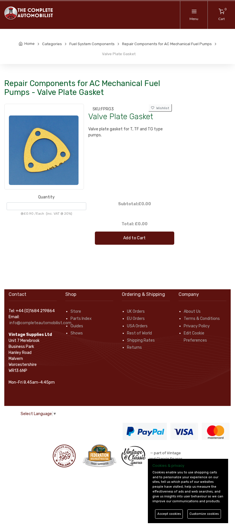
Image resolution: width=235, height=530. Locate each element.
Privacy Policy (197, 326)
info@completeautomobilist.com (40, 322)
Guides (76, 326)
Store (75, 311)
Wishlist (161, 108)
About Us (192, 311)
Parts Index (81, 318)
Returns (134, 347)
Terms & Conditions (202, 318)
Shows (76, 333)
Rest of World (139, 333)
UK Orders (136, 311)
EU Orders (136, 318)
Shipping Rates (141, 340)
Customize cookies (204, 514)
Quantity (46, 197)
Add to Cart (134, 238)
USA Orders (137, 326)
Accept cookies (169, 514)
